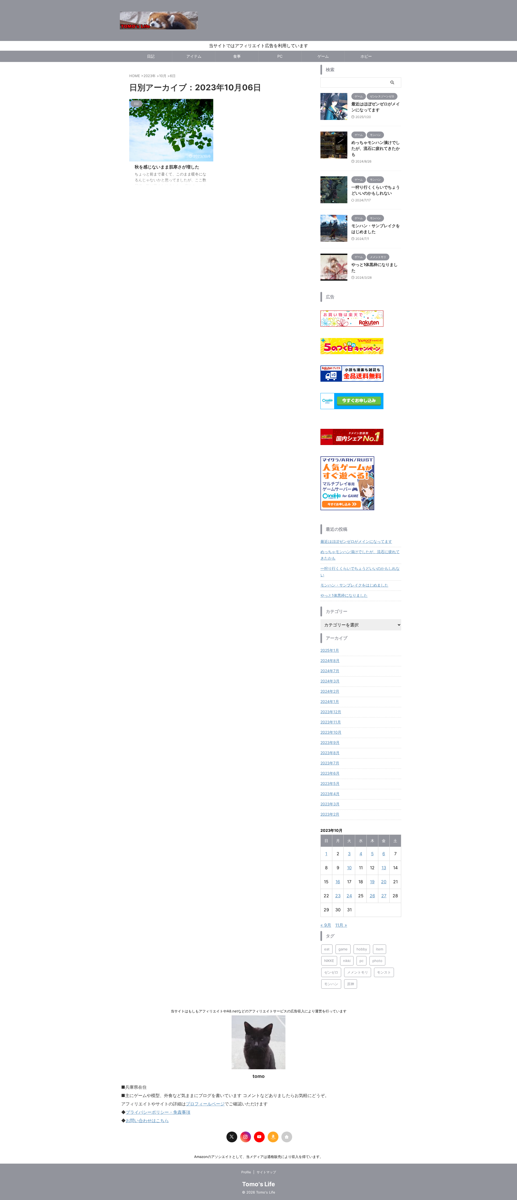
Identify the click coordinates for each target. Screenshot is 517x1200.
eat (327, 949)
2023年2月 (329, 814)
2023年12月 (330, 711)
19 (372, 881)
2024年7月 (329, 670)
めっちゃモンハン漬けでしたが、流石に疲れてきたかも (375, 148)
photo (377, 960)
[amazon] (273, 1137)
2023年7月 (329, 763)
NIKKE (329, 960)
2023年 (150, 76)
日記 (151, 56)
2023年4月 (330, 793)
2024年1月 (329, 701)
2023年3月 (330, 804)
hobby (362, 949)
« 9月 (325, 925)
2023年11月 (330, 722)
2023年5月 (330, 783)
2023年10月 (330, 732)
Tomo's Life (258, 1184)
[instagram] (245, 1137)
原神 (350, 984)
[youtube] (259, 1137)
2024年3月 (330, 681)
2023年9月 (330, 742)
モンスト (384, 972)
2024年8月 (330, 660)
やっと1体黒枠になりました (344, 595)
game (343, 949)
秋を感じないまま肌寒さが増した (167, 167)
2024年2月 (329, 691)
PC (279, 56)
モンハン (331, 984)
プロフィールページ (205, 1103)
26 (372, 895)
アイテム (193, 56)
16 (338, 881)
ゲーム (323, 56)
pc (361, 960)
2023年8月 (330, 752)
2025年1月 (329, 650)
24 (349, 895)
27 (383, 895)
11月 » (341, 925)
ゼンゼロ (331, 972)
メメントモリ (357, 972)
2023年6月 (330, 773)
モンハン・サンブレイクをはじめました (354, 585)
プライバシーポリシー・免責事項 (158, 1112)
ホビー (366, 56)
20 (383, 881)
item (379, 949)
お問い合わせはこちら (147, 1120)
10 (349, 867)
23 (338, 895)
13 (384, 867)
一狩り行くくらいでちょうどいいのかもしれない (360, 571)
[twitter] (231, 1137)
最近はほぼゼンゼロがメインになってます (356, 541)
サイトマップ (266, 1172)
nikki (347, 960)
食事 (237, 56)
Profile (246, 1172)
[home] (286, 1137)
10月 (162, 76)
